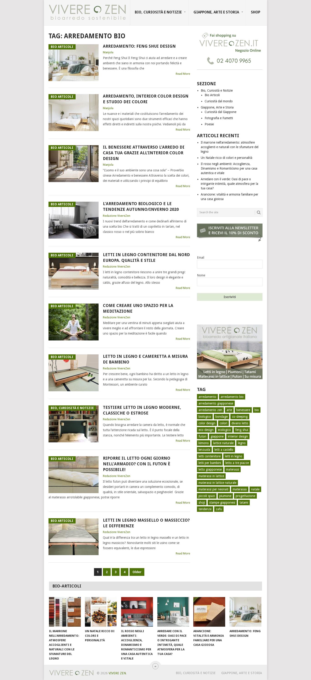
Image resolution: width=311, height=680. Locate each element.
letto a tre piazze (237, 463)
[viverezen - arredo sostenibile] (230, 378)
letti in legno (233, 456)
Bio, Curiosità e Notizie (158, 12)
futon (202, 436)
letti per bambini (210, 463)
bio (257, 410)
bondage (221, 416)
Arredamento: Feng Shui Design (139, 46)
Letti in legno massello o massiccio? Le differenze (146, 523)
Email (200, 257)
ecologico (224, 430)
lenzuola (204, 449)
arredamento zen (210, 410)
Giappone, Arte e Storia (216, 12)
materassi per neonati (213, 489)
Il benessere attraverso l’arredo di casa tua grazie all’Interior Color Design (143, 153)
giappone (217, 436)
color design (207, 423)
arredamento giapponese (216, 403)
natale (255, 489)
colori (223, 423)
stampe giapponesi (222, 502)
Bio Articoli (212, 95)
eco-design (206, 430)
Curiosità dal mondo (219, 101)
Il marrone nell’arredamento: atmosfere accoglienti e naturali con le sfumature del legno (229, 147)
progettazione (245, 496)
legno (242, 443)
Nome (201, 275)
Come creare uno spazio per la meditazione (138, 308)
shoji (202, 502)
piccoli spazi (207, 496)
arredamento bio (232, 397)
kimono (204, 443)
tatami (244, 502)
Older (137, 572)
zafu (219, 509)
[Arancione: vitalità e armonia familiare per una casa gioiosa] (209, 612)
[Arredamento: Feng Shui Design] (245, 612)
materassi (232, 469)
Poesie (209, 124)
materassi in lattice (211, 476)
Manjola (108, 52)
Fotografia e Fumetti (219, 118)
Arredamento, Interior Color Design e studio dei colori (146, 99)
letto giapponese (210, 469)
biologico (205, 416)
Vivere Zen (117, 673)
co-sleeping (240, 416)
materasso (240, 489)
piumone (225, 496)
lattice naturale (223, 443)
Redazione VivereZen (116, 215)
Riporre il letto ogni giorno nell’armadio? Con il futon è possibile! (136, 464)
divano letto (240, 423)
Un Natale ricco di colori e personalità (226, 158)
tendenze (205, 509)
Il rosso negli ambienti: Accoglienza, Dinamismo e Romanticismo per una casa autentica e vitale (229, 168)
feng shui (241, 430)
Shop (255, 12)
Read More (183, 73)
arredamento (207, 397)
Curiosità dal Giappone (220, 112)
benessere (243, 410)
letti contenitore (210, 456)
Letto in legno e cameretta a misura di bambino (145, 359)
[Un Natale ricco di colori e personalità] (101, 612)
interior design (238, 436)
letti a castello (223, 449)
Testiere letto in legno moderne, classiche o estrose (142, 410)
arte (229, 410)
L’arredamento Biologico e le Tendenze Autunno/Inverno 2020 (141, 206)
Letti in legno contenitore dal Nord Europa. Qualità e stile (146, 257)
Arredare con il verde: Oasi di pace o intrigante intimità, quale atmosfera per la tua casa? (229, 183)
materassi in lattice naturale (217, 482)
